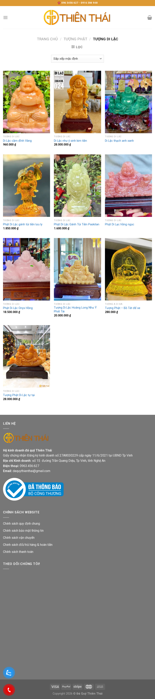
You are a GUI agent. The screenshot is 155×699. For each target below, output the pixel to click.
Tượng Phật (75, 39)
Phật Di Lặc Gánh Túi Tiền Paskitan (76, 224)
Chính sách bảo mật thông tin (23, 531)
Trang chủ (47, 39)
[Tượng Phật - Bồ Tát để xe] (128, 269)
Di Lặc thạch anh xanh (119, 141)
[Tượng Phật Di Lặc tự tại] (26, 356)
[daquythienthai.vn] (77, 17)
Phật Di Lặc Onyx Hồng (18, 308)
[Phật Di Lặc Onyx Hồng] (26, 269)
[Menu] (5, 17)
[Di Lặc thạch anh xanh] (128, 102)
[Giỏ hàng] (149, 17)
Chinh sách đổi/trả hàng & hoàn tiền (27, 545)
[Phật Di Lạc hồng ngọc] (128, 185)
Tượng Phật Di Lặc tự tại (19, 395)
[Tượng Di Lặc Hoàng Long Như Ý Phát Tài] (77, 269)
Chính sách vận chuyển (19, 538)
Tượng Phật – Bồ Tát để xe (122, 308)
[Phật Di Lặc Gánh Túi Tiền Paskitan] (77, 185)
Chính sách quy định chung (21, 523)
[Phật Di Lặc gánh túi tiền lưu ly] (26, 185)
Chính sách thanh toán (18, 552)
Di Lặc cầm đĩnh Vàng (17, 141)
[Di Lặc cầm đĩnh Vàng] (26, 102)
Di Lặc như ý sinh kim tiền (70, 141)
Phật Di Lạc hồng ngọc (119, 224)
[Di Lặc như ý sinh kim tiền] (77, 102)
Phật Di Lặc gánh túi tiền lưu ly (22, 224)
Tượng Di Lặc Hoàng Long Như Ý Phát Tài (75, 309)
